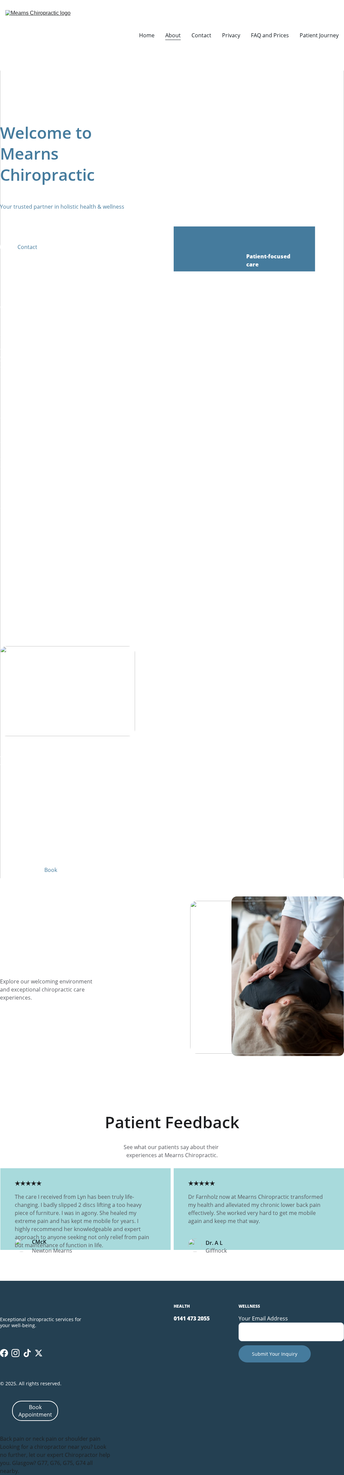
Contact (201, 35)
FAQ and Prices (270, 35)
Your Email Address (263, 1318)
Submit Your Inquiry (274, 1354)
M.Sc (25, 366)
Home (147, 35)
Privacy (231, 35)
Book (50, 870)
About (173, 35)
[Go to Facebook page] (4, 1352)
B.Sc (51, 298)
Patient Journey (319, 35)
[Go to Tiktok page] (27, 1352)
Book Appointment (35, 1410)
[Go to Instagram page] (15, 1352)
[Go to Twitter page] (39, 1352)
